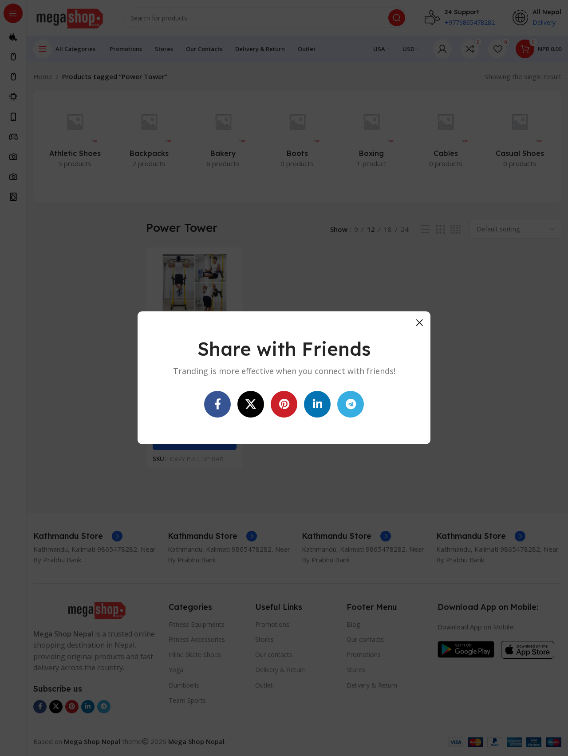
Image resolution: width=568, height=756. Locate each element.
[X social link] (250, 404)
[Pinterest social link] (284, 404)
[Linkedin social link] (317, 404)
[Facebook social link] (217, 404)
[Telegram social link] (350, 404)
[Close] (419, 322)
